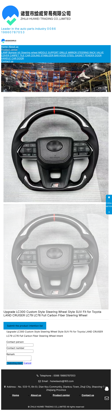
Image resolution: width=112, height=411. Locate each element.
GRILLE (63, 52)
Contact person (15, 341)
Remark (10, 354)
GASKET (80, 55)
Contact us (7, 61)
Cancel (27, 362)
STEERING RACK (86, 52)
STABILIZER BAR (50, 55)
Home (4, 46)
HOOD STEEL (67, 55)
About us (13, 46)
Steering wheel (29, 52)
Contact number (15, 348)
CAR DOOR (18, 58)
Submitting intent (15, 363)
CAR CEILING (33, 55)
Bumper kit (14, 52)
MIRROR (72, 52)
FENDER (90, 55)
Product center (9, 49)
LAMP (4, 52)
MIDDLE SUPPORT (48, 52)
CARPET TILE (17, 55)
